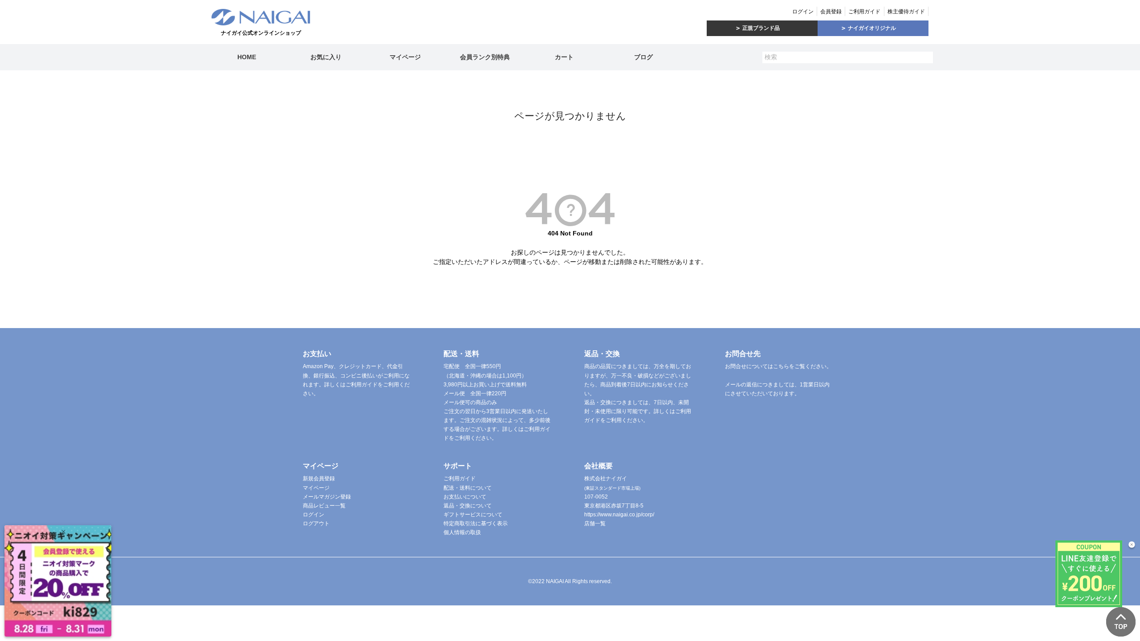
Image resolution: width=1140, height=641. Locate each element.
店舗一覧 (595, 523)
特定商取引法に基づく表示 (476, 523)
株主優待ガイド (906, 11)
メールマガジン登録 (327, 497)
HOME (246, 57)
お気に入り (326, 57)
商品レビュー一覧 (324, 506)
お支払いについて (465, 497)
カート (564, 57)
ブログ (643, 57)
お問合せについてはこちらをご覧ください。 (778, 366)
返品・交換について (468, 506)
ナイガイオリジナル (872, 28)
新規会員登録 (319, 478)
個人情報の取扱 (462, 532)
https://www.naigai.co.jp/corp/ (619, 514)
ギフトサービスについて (473, 514)
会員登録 (831, 11)
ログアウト (316, 523)
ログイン (803, 11)
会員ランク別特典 (485, 57)
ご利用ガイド (864, 11)
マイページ (405, 57)
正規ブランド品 (761, 28)
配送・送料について (468, 488)
